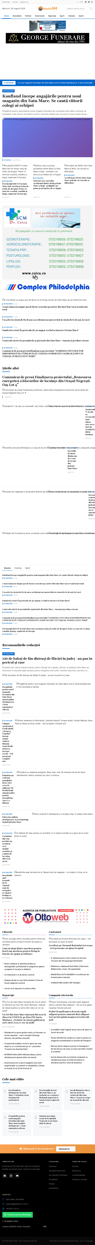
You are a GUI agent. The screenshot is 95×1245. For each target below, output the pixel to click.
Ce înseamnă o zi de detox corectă (19, 975)
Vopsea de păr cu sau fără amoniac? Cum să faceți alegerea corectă (23, 981)
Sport (62, 16)
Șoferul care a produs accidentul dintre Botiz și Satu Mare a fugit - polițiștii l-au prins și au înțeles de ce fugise (47, 185)
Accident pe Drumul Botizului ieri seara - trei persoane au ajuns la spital (70, 946)
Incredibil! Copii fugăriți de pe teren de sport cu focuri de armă (71, 1031)
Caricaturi (55, 932)
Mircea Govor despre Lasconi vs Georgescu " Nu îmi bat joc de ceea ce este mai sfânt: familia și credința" (71, 1049)
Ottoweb (89, 1241)
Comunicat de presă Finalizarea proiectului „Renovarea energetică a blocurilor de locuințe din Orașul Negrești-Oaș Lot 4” (46, 381)
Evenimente (40, 16)
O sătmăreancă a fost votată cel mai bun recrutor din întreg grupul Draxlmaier (68, 959)
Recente (7, 568)
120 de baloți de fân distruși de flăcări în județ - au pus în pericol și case (47, 661)
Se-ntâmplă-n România (58, 1175)
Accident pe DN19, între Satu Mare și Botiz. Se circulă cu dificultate (77, 180)
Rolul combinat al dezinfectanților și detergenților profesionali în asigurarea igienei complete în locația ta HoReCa (24, 966)
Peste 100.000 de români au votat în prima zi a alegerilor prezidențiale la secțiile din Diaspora (71, 1039)
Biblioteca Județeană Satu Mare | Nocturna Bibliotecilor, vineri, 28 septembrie (69, 967)
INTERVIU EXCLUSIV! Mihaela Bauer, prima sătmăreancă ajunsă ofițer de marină (22, 1055)
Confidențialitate (78, 1175)
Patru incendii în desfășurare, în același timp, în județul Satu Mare (15, 819)
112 (44, 1226)
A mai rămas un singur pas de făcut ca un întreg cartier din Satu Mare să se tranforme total (43, 584)
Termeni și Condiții (79, 1179)
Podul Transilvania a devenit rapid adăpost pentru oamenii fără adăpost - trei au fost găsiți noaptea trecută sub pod (69, 1015)
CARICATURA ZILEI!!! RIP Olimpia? (65, 983)
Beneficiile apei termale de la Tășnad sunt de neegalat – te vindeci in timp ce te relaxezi (7, 886)
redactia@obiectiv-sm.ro (17, 1204)
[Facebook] (86, 2)
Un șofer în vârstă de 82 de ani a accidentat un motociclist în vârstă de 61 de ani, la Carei (46, 320)
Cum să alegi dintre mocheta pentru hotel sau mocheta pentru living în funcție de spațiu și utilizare (21, 951)
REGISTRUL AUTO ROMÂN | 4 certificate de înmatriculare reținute (70, 975)
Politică (28, 16)
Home (6, 16)
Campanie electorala (61, 995)
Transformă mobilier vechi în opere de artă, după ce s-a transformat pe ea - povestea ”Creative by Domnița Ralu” (23, 1046)
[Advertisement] (47, 61)
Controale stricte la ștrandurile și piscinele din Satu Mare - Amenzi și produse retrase (45, 340)
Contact (15, 2)
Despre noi (24, 2)
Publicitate (6, 2)
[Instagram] (92, 2)
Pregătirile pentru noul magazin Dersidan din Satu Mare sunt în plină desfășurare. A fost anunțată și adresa (8, 698)
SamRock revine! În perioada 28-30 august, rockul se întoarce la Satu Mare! (40, 330)
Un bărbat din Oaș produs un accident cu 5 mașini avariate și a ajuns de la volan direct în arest (7, 848)
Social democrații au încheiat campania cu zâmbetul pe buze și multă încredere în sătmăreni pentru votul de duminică (69, 1060)
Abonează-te (64, 1149)
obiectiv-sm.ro (12, 1208)
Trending (17, 568)
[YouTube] (89, 2)
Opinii (81, 16)
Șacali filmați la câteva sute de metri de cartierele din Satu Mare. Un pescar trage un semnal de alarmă (80, 1095)
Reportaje (52, 16)
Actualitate (17, 16)
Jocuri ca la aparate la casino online (20, 988)
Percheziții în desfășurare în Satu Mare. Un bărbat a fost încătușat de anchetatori (19, 1095)
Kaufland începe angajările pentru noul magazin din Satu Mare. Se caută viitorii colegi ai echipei (42, 101)
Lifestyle (71, 16)
